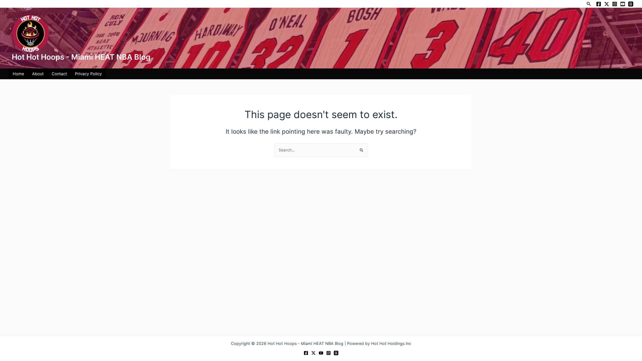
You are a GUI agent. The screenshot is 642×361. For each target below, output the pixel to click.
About (38, 73)
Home (18, 73)
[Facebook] (598, 4)
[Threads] (630, 4)
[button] (589, 4)
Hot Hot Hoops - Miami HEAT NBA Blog (81, 56)
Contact (59, 73)
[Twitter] (606, 4)
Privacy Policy (88, 73)
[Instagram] (614, 4)
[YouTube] (622, 4)
